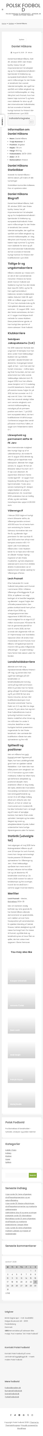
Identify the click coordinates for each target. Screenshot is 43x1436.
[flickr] (19, 1415)
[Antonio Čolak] (21, 997)
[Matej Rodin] (21, 1096)
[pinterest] (24, 1415)
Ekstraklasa (12, 901)
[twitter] (15, 1415)
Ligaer (7, 1159)
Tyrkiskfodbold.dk (12, 1397)
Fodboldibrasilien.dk (13, 1388)
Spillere (11, 24)
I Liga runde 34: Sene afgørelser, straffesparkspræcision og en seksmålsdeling (18, 1197)
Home (4, 24)
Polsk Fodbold (23, 9)
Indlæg (8, 1153)
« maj (7, 1293)
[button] (2, 121)
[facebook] (11, 1415)
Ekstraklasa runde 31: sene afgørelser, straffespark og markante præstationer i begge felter (20, 1221)
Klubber (8, 1156)
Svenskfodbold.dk (12, 1394)
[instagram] (32, 1415)
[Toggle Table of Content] (30, 122)
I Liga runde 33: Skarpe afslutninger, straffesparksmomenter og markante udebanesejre (21, 1206)
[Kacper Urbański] (21, 972)
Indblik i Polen (10, 1150)
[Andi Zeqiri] (21, 1046)
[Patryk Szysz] (21, 1071)
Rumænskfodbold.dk (13, 1391)
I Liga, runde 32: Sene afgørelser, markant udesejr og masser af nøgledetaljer (18, 1231)
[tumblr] (28, 1415)
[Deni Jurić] (21, 1022)
